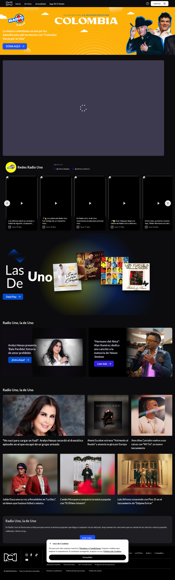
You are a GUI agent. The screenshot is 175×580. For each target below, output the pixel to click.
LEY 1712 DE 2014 (85, 564)
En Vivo (28, 3)
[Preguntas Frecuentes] (147, 3)
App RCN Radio (56, 3)
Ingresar (157, 3)
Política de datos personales (75, 571)
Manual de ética (69, 564)
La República (159, 553)
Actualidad (40, 3)
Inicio (18, 3)
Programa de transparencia (105, 564)
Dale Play (11, 296)
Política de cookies (95, 571)
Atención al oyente (53, 564)
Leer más (102, 363)
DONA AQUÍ (13, 46)
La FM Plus (139, 553)
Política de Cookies (112, 551)
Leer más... (87, 537)
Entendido (87, 557)
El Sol (130, 553)
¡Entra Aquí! (18, 359)
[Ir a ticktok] (26, 555)
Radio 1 (148, 553)
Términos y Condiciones (90, 548)
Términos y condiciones (54, 571)
